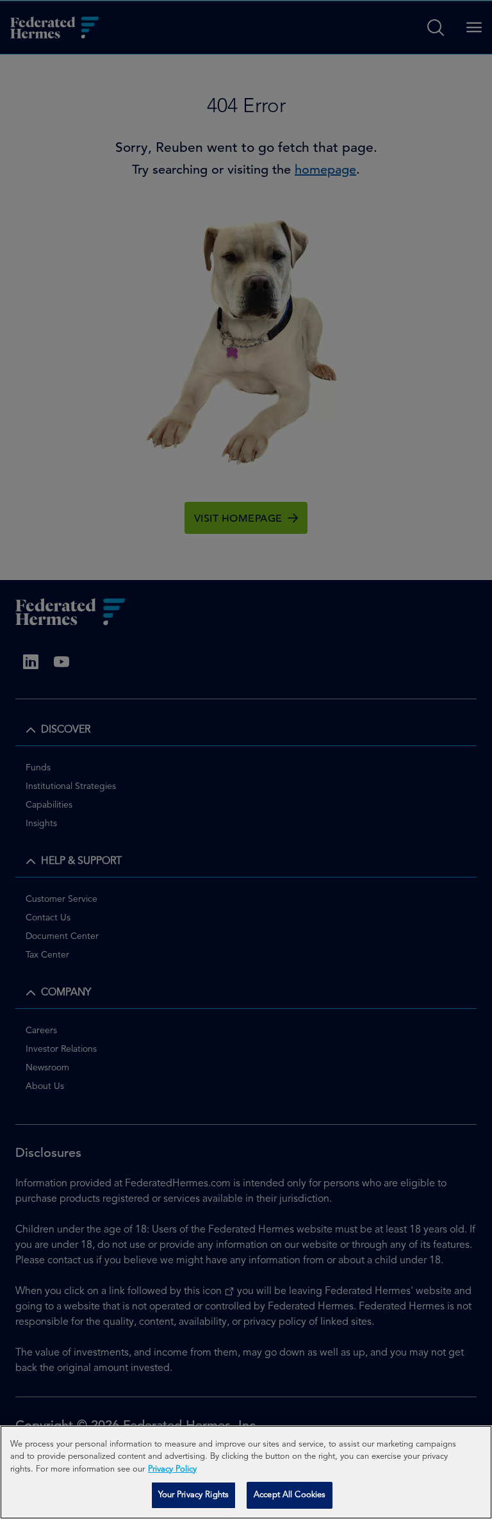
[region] (246, 1472)
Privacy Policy (172, 1469)
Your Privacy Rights (193, 1495)
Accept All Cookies (289, 1495)
